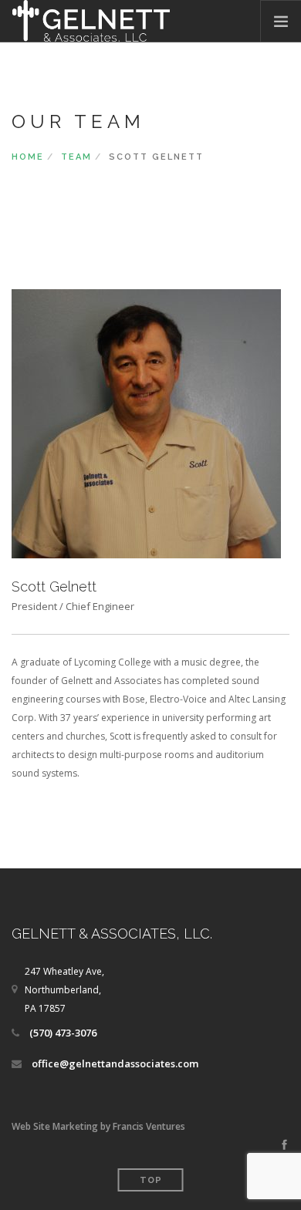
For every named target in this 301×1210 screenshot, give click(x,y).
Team (76, 157)
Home (28, 157)
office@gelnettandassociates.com (115, 1063)
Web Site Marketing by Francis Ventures (98, 1126)
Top (151, 1180)
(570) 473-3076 (62, 1033)
